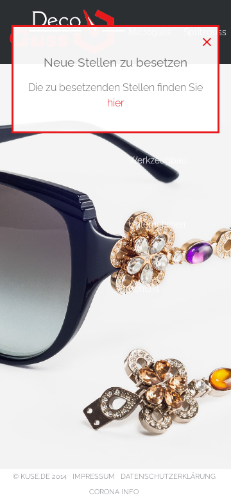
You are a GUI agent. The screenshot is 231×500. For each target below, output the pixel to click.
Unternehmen (156, 224)
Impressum (94, 476)
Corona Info (114, 492)
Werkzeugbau (157, 160)
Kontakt (143, 288)
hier (115, 103)
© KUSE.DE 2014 (40, 476)
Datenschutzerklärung (168, 476)
